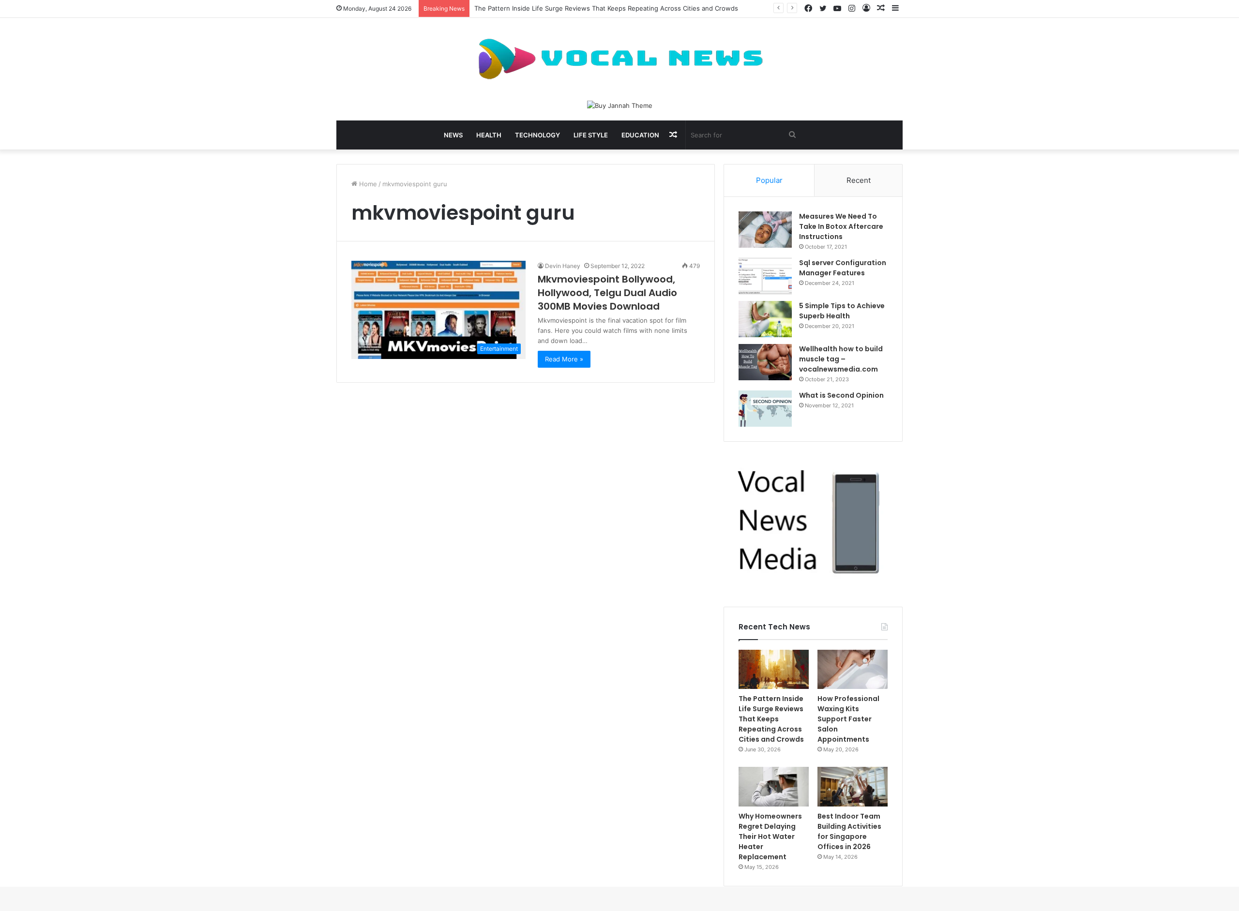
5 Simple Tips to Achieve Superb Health (842, 311)
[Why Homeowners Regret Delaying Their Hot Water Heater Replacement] (774, 786)
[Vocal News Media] (619, 59)
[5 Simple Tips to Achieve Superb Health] (765, 319)
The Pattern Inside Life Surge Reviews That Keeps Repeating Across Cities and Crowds (606, 8)
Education (640, 135)
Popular (769, 180)
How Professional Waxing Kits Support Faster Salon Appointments (848, 719)
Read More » (564, 359)
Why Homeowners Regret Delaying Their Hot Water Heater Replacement (770, 836)
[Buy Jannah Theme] (619, 105)
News (453, 135)
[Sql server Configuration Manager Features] (765, 276)
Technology (537, 135)
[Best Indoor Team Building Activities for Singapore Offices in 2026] (852, 786)
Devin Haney (562, 265)
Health (488, 135)
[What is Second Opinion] (765, 408)
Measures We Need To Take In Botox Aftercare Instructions (841, 226)
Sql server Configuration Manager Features (842, 268)
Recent (858, 180)
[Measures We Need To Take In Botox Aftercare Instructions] (765, 229)
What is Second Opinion (841, 395)
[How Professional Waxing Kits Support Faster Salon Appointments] (852, 669)
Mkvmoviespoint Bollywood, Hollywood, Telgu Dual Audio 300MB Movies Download (607, 292)
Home (367, 184)
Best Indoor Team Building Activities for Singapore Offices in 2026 (849, 831)
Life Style (591, 135)
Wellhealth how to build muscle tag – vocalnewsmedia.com (841, 359)
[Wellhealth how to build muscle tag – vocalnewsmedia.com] (765, 362)
